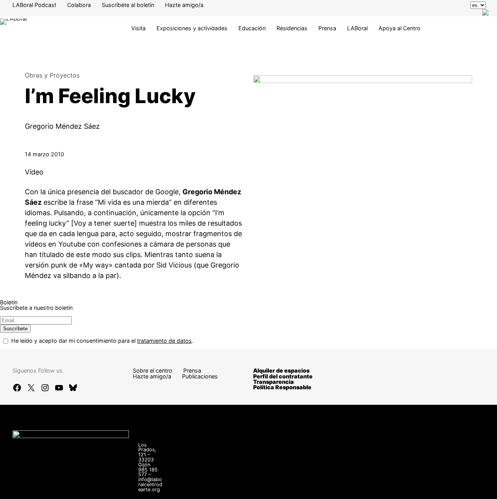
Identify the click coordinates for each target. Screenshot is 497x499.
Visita (138, 28)
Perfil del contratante (283, 376)
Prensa (327, 28)
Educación (252, 28)
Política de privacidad (431, 483)
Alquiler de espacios (281, 370)
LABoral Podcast (34, 5)
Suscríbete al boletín (128, 5)
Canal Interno (335, 483)
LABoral (357, 28)
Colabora (79, 5)
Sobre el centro (152, 370)
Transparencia (273, 381)
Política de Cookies (308, 489)
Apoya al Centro (400, 28)
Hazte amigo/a (184, 5)
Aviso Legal (378, 483)
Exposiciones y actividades (192, 28)
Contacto (295, 483)
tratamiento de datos (164, 340)
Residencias (292, 28)
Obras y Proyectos (52, 75)
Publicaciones (200, 376)
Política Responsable (282, 387)
